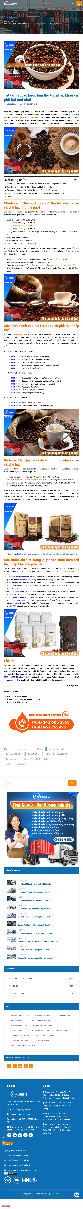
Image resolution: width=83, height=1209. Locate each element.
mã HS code (21, 334)
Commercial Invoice (33, 480)
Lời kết (10, 197)
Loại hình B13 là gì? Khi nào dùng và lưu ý (34, 892)
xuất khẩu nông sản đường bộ (17, 764)
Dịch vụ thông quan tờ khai (15, 1151)
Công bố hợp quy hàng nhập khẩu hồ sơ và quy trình (38, 941)
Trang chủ (8, 22)
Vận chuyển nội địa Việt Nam (16, 1155)
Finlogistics (17, 665)
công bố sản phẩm (19, 1040)
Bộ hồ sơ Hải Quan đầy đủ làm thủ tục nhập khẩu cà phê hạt (32, 190)
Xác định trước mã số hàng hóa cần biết (33, 950)
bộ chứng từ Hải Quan (41, 1020)
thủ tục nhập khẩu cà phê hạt (28, 118)
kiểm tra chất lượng (44, 1035)
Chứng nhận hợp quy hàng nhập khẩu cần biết (35, 958)
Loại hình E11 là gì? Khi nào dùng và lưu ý (33, 900)
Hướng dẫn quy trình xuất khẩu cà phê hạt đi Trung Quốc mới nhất (47, 554)
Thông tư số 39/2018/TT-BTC (63, 571)
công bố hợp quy (42, 1040)
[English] (46, 4)
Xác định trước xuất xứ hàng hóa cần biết (34, 917)
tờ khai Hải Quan (63, 1030)
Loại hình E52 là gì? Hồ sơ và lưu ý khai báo (34, 884)
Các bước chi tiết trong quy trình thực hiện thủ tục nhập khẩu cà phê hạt (37, 193)
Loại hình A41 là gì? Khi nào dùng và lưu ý (34, 909)
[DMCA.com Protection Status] (10, 1174)
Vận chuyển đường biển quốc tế (17, 1165)
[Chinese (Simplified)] (43, 4)
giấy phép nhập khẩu (42, 1025)
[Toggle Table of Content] (74, 179)
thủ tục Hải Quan (34, 754)
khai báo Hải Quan (40, 1030)
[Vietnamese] (49, 4)
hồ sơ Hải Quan (17, 1030)
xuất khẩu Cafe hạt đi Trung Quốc (35, 759)
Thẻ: (5, 749)
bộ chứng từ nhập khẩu (19, 749)
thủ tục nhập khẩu (18, 1025)
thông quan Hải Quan (20, 1035)
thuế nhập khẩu (12, 759)
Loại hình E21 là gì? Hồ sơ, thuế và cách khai (35, 933)
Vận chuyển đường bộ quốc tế (16, 1160)
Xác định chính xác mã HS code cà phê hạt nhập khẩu (29, 187)
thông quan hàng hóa (14, 754)
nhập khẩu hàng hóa (56, 749)
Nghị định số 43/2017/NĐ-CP (62, 265)
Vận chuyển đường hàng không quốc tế (20, 1170)
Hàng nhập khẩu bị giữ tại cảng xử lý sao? (34, 925)
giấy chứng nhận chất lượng (22, 1045)
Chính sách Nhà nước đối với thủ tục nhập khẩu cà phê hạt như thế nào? (37, 184)
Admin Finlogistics (14, 104)
